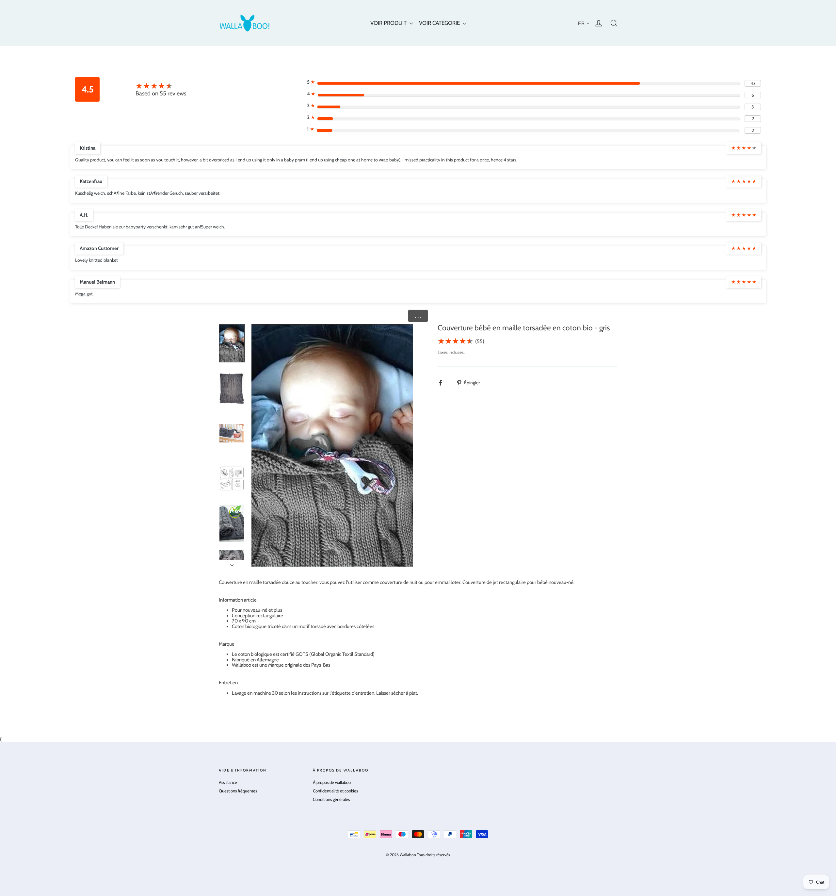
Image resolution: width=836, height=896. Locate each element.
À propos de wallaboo (332, 782)
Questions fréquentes (238, 790)
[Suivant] (232, 563)
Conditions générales (331, 799)
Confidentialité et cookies (335, 790)
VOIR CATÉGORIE (440, 23)
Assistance (228, 782)
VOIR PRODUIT (389, 23)
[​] (444, 383)
